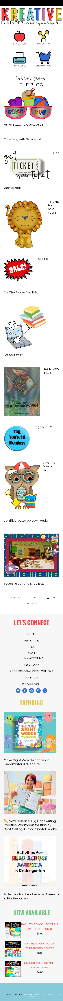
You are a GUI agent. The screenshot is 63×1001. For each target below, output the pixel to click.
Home (31, 634)
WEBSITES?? (13, 355)
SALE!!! (43, 259)
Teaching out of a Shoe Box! (24, 583)
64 (42, 598)
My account (33, 658)
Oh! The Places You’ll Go (21, 292)
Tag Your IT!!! (43, 427)
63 (35, 598)
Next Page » (31, 603)
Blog (31, 647)
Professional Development (31, 671)
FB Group (31, 664)
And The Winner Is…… (49, 466)
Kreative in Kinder (31, 17)
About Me (31, 640)
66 (54, 598)
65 (48, 598)
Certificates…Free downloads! (26, 520)
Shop (31, 653)
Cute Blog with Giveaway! (22, 139)
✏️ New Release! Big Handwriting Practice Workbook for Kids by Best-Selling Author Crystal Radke (30, 825)
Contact (32, 677)
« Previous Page (15, 598)
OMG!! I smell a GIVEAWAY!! (23, 125)
